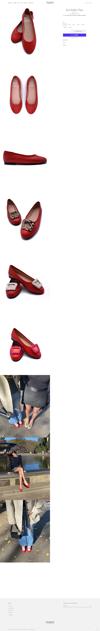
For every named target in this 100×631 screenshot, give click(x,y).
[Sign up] (91, 606)
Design (64, 45)
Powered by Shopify (24, 629)
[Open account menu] (88, 3)
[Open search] (85, 3)
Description (65, 40)
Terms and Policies (31, 629)
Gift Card (10, 610)
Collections (11, 608)
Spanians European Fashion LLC (16, 629)
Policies (10, 612)
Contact (10, 615)
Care (64, 42)
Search (10, 606)
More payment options (75, 37)
